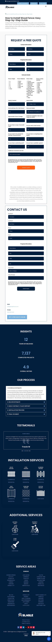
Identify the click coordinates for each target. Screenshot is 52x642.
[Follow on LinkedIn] (23, 627)
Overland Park (41, 577)
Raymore (41, 598)
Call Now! (43, 3)
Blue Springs (11, 596)
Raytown (41, 600)
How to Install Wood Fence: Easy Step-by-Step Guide (23, 19)
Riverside (41, 602)
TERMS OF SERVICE (26, 623)
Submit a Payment (23, 3)
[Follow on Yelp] (29, 627)
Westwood (41, 585)
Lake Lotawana (26, 598)
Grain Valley (11, 600)
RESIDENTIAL (11, 482)
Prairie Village (41, 578)
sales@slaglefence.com (12, 306)
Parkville (41, 596)
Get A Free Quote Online (17, 317)
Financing (33, 3)
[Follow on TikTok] (34, 627)
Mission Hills (26, 585)
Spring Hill (41, 584)
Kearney (26, 596)
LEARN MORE (40, 499)
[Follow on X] (26, 627)
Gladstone (11, 598)
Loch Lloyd (26, 605)
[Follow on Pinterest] (31, 627)
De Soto (11, 577)
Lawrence (26, 577)
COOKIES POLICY (26, 621)
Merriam (26, 582)
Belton (11, 595)
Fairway (11, 582)
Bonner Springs (11, 575)
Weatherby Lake (41, 605)
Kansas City (11, 585)
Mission (26, 584)
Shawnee (41, 582)
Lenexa (26, 580)
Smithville (41, 603)
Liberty (26, 603)
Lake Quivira (26, 575)
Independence (11, 605)
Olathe (41, 575)
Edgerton (11, 578)
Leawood (26, 578)
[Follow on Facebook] (18, 627)
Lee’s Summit (26, 602)
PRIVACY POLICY (26, 620)
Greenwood (11, 603)
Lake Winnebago (26, 600)
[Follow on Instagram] (21, 627)
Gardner (11, 584)
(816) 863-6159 (10, 312)
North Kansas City (41, 595)
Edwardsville (11, 580)
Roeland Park (41, 580)
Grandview (11, 602)
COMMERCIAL (11, 479)
